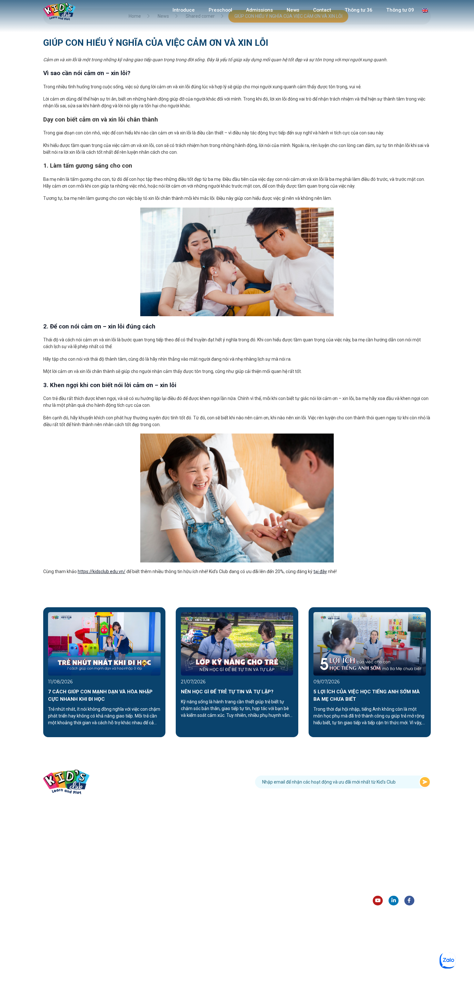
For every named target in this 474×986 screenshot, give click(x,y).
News (293, 10)
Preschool (220, 10)
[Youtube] (378, 901)
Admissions (259, 10)
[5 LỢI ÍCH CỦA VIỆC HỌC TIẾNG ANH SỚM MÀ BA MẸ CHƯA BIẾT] (369, 643)
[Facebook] (409, 901)
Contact (322, 10)
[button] (33, 672)
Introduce (184, 10)
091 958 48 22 (177, 781)
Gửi (425, 782)
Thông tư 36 (358, 10)
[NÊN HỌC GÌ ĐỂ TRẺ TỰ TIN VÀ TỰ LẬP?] (237, 643)
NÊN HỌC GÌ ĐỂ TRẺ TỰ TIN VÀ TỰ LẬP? (227, 692)
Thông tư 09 (400, 10)
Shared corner (387, 877)
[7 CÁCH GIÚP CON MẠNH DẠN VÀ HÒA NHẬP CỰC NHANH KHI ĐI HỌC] (104, 643)
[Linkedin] (394, 901)
